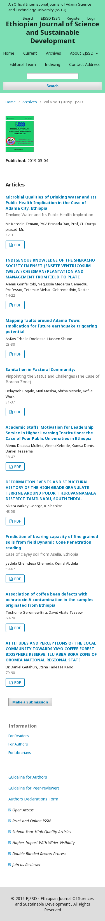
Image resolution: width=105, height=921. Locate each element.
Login (92, 18)
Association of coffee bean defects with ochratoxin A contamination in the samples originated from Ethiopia (50, 599)
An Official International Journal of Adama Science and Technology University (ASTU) (49, 7)
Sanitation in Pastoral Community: (52, 375)
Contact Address (84, 64)
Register (74, 18)
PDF (17, 244)
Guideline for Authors (27, 777)
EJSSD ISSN (50, 18)
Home (8, 53)
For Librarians (19, 752)
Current (30, 53)
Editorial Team (23, 64)
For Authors (18, 744)
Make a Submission (30, 702)
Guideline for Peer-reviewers (34, 788)
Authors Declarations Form (33, 799)
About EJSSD (82, 53)
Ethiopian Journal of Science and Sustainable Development (52, 32)
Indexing (52, 64)
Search (52, 86)
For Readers (18, 735)
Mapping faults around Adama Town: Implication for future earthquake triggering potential (51, 326)
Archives (53, 53)
